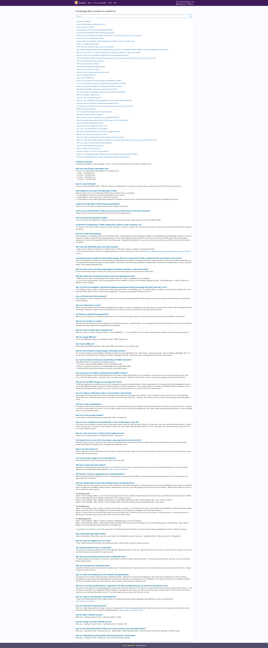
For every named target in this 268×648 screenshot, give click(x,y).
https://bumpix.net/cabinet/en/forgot (131, 610)
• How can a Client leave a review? (87, 64)
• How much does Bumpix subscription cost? (90, 24)
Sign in (191, 4)
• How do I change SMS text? (85, 75)
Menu (90, 3)
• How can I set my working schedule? (88, 97)
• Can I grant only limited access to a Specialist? (92, 128)
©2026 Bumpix (141, 645)
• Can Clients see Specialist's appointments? (90, 66)
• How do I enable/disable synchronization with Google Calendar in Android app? (102, 157)
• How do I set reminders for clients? (88, 69)
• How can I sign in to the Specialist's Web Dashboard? (94, 143)
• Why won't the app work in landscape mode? (91, 134)
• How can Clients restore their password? (90, 61)
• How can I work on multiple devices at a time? (91, 126)
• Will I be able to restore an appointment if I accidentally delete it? (97, 117)
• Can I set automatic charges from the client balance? (94, 112)
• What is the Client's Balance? (86, 109)
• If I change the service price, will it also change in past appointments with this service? (105, 106)
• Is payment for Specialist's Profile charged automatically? (95, 32)
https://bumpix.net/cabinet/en (118, 469)
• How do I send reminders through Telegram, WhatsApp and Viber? (98, 80)
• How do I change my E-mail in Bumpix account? (92, 151)
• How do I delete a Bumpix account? (88, 148)
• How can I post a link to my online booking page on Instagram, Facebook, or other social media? (108, 52)
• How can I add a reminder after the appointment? (93, 72)
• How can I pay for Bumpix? (85, 27)
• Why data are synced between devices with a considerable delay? (98, 131)
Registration (182, 4)
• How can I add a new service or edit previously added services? (97, 103)
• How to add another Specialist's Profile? (89, 123)
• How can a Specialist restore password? (90, 145)
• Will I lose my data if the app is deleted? (89, 114)
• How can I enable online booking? (87, 44)
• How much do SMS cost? (85, 78)
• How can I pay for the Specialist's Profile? (90, 38)
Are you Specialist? (100, 3)
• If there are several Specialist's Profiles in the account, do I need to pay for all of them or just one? (109, 35)
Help (109, 3)
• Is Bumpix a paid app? (83, 21)
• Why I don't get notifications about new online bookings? (95, 47)
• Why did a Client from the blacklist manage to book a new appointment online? (102, 55)
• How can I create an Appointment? (88, 95)
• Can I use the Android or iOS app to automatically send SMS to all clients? (101, 83)
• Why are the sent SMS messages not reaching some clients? (96, 89)
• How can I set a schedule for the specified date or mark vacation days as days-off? (103, 100)
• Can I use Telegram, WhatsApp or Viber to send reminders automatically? (101, 92)
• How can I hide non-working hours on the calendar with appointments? (100, 137)
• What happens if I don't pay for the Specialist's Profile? (94, 30)
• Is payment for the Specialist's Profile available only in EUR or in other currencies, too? (105, 41)
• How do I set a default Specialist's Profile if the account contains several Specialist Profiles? (106, 154)
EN (115, 3)
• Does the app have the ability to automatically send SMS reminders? (99, 86)
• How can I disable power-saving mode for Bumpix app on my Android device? (102, 120)
